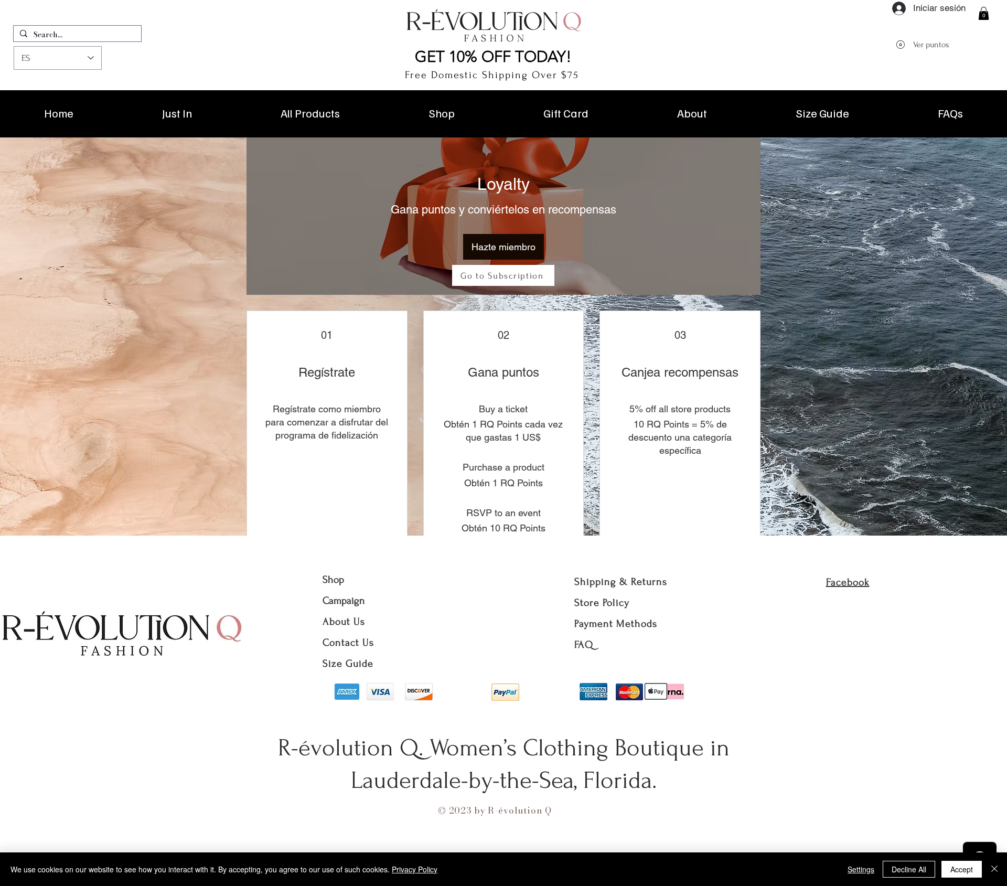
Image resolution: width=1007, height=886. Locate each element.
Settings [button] (861, 869)
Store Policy (601, 603)
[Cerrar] (994, 869)
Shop (333, 579)
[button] (983, 13)
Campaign (344, 600)
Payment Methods (615, 623)
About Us (345, 621)
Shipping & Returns (620, 582)
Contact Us (348, 642)
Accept (961, 869)
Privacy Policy (414, 869)
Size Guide (348, 663)
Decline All (909, 869)
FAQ (583, 644)
